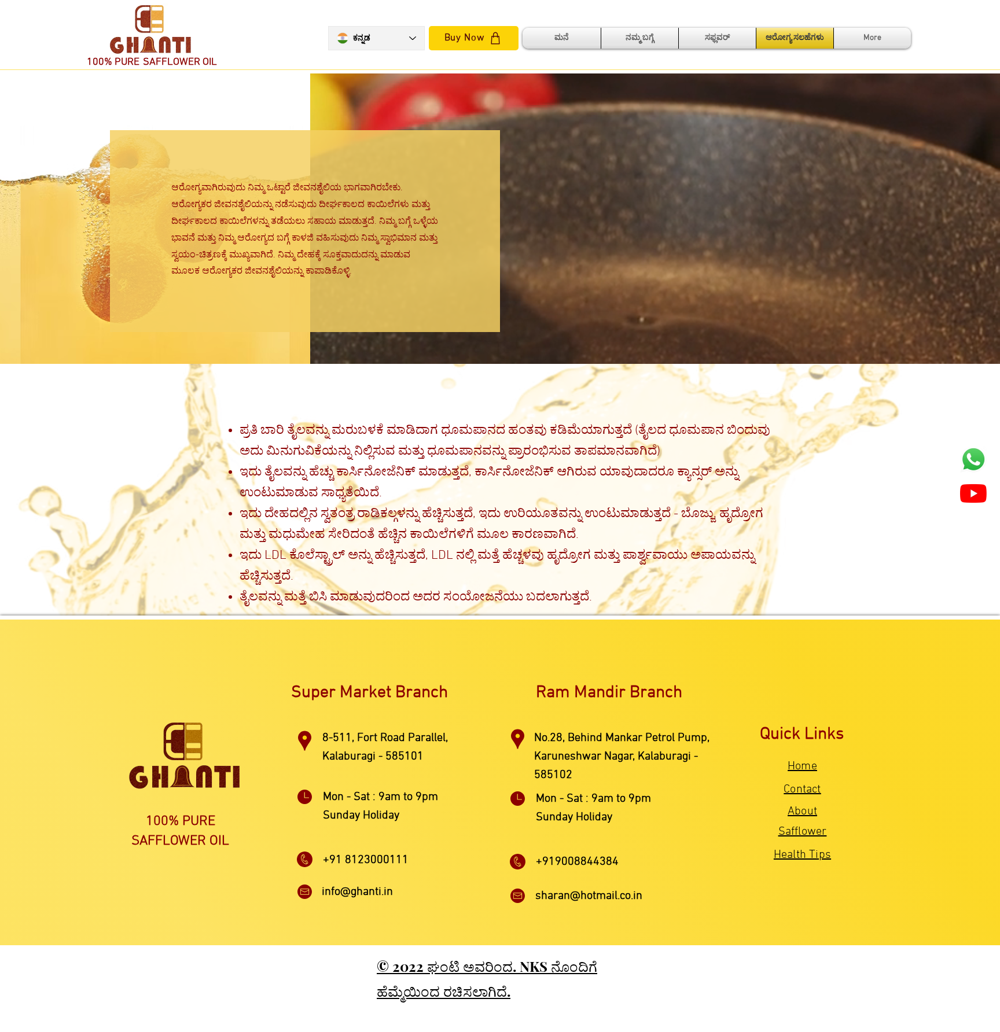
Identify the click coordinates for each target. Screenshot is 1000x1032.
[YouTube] (973, 493)
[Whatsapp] (973, 459)
